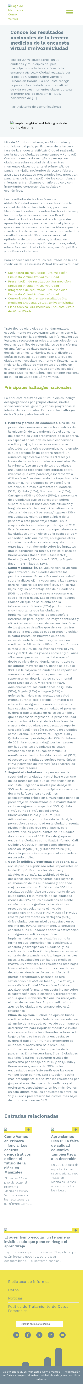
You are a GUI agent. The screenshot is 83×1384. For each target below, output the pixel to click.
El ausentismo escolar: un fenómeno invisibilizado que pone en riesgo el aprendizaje (37, 1241)
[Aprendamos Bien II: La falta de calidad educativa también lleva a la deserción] (65, 1129)
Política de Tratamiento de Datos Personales (38, 1308)
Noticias (15, 1298)
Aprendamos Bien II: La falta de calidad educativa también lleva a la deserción (65, 1147)
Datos (13, 1290)
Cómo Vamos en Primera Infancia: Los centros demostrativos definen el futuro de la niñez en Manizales (17, 1154)
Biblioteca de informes (28, 1281)
